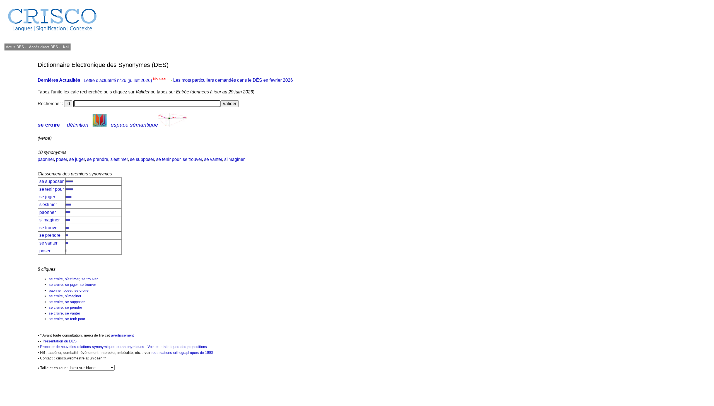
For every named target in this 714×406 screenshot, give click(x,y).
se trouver (192, 159)
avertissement (122, 335)
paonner (46, 159)
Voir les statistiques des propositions (177, 347)
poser (61, 159)
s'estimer (119, 159)
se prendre (97, 159)
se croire (49, 125)
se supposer (142, 159)
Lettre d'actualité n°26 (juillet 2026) (127, 80)
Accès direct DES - (44, 47)
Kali (66, 47)
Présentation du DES (60, 341)
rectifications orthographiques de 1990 (182, 353)
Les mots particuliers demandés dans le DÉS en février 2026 (233, 80)
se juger (77, 159)
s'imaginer (234, 159)
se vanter (213, 159)
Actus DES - (16, 47)
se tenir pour (168, 159)
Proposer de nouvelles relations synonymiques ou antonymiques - (94, 347)
